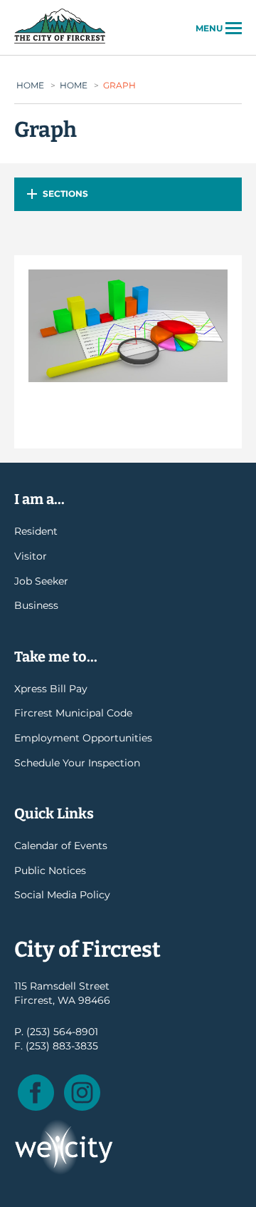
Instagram (82, 1092)
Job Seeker (41, 581)
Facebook (36, 1092)
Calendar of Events (60, 845)
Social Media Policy (62, 894)
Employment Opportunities (83, 737)
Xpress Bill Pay (50, 688)
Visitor (30, 556)
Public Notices (50, 870)
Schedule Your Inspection (77, 762)
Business (36, 605)
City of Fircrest (59, 42)
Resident (36, 531)
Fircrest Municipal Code (73, 713)
